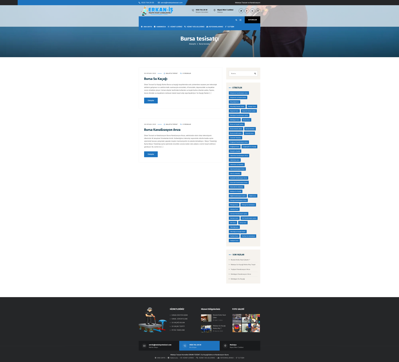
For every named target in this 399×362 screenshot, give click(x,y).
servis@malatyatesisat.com (172, 3)
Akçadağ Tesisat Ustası (237, 106)
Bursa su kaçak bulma (236, 124)
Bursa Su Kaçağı (155, 79)
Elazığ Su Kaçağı (235, 151)
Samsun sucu (234, 218)
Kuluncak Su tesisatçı (236, 187)
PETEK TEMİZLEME (178, 330)
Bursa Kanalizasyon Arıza (162, 130)
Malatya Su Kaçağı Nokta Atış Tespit (243, 265)
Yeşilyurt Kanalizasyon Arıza (240, 269)
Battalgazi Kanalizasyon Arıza (241, 274)
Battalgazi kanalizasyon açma (239, 115)
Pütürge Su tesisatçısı (248, 205)
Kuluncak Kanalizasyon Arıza (238, 182)
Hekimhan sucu (234, 160)
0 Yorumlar (187, 73)
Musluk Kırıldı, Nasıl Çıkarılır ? (240, 260)
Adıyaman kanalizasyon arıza (239, 93)
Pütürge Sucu (234, 205)
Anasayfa (192, 44)
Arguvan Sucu (234, 111)
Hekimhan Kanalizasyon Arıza (239, 155)
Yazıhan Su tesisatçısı (248, 236)
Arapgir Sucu (252, 106)
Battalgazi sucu (234, 120)
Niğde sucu (252, 196)
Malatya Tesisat (172, 73)
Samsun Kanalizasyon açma (238, 213)
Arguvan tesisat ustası (249, 111)
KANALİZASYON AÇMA (180, 315)
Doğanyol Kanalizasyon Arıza (239, 142)
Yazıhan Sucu (234, 236)
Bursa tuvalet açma (235, 133)
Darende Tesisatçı (235, 137)
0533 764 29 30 (147, 3)
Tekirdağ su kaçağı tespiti (237, 231)
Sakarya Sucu (234, 209)
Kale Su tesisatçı (235, 173)
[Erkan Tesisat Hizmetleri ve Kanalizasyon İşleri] (157, 11)
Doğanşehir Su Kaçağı (249, 146)
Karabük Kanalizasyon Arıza (238, 178)
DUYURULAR (252, 20)
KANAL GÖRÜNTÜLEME (180, 319)
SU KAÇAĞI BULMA (178, 323)
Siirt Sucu (233, 222)
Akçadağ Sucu (234, 102)
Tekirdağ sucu (234, 227)
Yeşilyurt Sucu (234, 240)
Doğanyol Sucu (234, 146)
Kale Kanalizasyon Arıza (237, 169)
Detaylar (151, 100)
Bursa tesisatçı (250, 129)
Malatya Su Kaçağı (235, 191)
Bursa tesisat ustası (236, 129)
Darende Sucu (249, 133)
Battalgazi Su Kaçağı (238, 279)
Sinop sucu (243, 222)
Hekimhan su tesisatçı (236, 164)
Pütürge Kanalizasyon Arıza (238, 200)
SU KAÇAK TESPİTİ (178, 326)
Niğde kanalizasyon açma (238, 196)
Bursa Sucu (246, 120)
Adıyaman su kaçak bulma (238, 97)
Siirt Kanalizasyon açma (249, 218)
